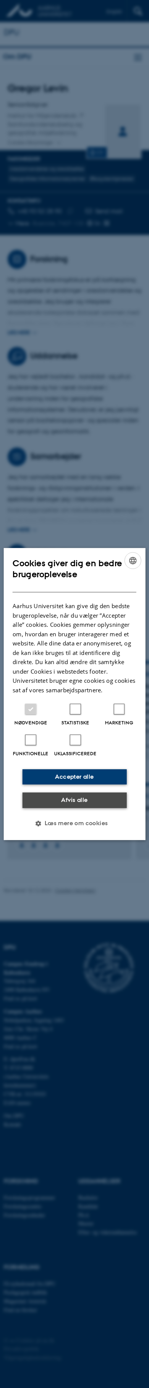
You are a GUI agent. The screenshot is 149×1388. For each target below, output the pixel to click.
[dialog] (75, 694)
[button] (74, 823)
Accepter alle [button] (74, 776)
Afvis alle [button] (74, 799)
